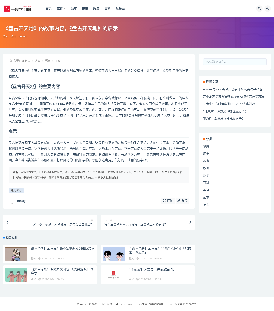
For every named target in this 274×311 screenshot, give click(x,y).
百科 (107, 8)
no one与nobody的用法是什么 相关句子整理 (232, 89)
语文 (5, 36)
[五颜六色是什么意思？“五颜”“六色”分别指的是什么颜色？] (114, 257)
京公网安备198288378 (183, 304)
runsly (21, 201)
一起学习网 (105, 304)
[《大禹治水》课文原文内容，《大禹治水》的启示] (16, 278)
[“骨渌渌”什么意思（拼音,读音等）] (114, 275)
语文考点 (16, 190)
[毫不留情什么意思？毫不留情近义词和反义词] (16, 257)
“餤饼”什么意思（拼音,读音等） (224, 118)
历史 (96, 8)
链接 (183, 200)
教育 (37, 61)
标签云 (120, 8)
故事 (206, 161)
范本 (74, 8)
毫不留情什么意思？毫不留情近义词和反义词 (62, 248)
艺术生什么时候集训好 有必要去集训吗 (229, 104)
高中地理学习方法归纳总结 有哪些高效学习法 (233, 96)
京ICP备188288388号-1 (152, 304)
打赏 (169, 200)
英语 (206, 190)
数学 (206, 175)
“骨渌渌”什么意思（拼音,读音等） (152, 269)
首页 (49, 8)
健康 (85, 8)
